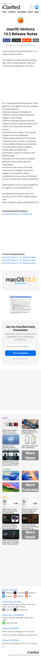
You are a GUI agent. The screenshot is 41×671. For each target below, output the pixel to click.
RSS (29, 596)
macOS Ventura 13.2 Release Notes (20, 257)
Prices (26, 631)
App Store (9, 610)
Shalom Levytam (30, 45)
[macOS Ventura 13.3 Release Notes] (20, 280)
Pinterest (31, 593)
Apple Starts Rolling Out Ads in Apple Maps (30, 447)
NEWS (4, 12)
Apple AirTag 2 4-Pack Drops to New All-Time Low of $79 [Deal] (9, 511)
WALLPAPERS (21, 12)
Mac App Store (22, 610)
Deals (32, 631)
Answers (5, 635)
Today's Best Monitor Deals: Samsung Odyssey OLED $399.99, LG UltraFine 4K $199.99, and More (30, 528)
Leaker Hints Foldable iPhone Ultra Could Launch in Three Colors (10, 432)
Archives (28, 635)
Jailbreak (21, 635)
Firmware (13, 635)
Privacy (36, 655)
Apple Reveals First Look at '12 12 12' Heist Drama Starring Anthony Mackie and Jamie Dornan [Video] (10, 464)
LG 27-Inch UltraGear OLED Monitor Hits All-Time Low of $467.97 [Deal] (9, 527)
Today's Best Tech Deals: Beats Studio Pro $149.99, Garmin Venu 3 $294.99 (10, 542)
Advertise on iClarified (10, 643)
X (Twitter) (21, 593)
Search (34, 635)
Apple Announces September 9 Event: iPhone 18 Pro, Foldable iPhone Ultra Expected (10, 448)
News (4, 631)
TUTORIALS (12, 12)
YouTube (20, 596)
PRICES (30, 12)
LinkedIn (9, 596)
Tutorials (10, 631)
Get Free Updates (20, 353)
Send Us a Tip (25, 643)
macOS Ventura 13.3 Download (18, 214)
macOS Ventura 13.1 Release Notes (20, 260)
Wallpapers (19, 631)
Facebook (9, 593)
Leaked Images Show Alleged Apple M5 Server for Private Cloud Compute (30, 432)
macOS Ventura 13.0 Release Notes (20, 263)
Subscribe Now (11, 623)
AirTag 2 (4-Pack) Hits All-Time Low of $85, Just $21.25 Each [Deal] (30, 511)
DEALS (36, 12)
